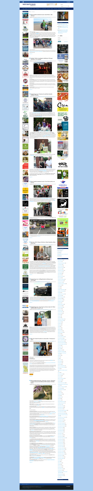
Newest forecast (36, 401)
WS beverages (60, 467)
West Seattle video (60, 455)
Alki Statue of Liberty (61, 270)
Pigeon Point (59, 359)
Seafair (43, 407)
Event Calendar (30, 8)
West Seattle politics (49, 309)
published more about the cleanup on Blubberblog (36, 51)
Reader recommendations (61, 365)
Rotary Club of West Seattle (61, 367)
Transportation (60, 394)
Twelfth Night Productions (40, 457)
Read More (31, 374)
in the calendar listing (34, 455)
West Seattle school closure (61, 449)
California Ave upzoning (61, 279)
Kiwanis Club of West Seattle (61, 342)
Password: (59, 39)
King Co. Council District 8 (61, 339)
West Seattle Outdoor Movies (36, 112)
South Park (59, 381)
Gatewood (59, 317)
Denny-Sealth (60, 295)
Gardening (59, 314)
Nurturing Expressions (39, 116)
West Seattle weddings (61, 458)
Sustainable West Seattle (61, 389)
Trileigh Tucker (40, 400)
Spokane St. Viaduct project (61, 386)
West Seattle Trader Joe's (61, 452)
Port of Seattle (60, 361)
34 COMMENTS (39, 341)
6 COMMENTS (38, 309)
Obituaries (48, 8)
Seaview (59, 372)
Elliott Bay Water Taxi (61, 304)
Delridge (59, 292)
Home (23, 8)
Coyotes (59, 286)
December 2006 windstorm (61, 289)
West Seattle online (60, 436)
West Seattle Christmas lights (62, 413)
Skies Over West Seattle (61, 378)
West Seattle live (60, 433)
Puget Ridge (59, 364)
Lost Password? (66, 41)
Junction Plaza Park (60, 338)
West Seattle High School (36, 458)
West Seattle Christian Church (34, 452)
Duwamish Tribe (60, 301)
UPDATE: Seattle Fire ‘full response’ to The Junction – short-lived (63, 27)
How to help (59, 335)
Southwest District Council (61, 382)
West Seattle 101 (60, 404)
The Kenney (59, 392)
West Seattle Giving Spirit (61, 423)
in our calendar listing (53, 412)
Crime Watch (38, 8)
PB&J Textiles (32, 155)
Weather (59, 8)
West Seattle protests (60, 445)
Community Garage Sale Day (61, 283)
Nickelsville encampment (61, 351)
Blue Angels (59, 277)
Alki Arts (51, 360)
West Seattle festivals (60, 420)
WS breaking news (60, 468)
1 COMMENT (39, 17)
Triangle (59, 395)
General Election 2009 (61, 320)
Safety (59, 368)
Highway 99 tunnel (60, 332)
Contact (34, 8)
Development (60, 298)
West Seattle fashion (60, 418)
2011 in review (60, 261)
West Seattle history (60, 427)
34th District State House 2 (61, 263)
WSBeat (59, 477)
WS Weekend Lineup (60, 475)
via (43, 453)
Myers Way (59, 348)
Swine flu (59, 391)
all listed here (45, 331)
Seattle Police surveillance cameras (62, 370)
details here (42, 414)
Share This (31, 89)
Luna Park (59, 345)
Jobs (40, 8)
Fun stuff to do (60, 313)
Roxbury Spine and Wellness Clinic (46, 198)
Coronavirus (59, 285)
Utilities (59, 398)
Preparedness (60, 362)
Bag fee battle (60, 274)
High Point (59, 329)
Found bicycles (60, 310)
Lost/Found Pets (44, 8)
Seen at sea (59, 375)
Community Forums (63, 8)
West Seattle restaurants (61, 448)
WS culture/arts (60, 470)
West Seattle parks (60, 439)
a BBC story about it (50, 300)
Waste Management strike (61, 401)
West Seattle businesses (45, 341)
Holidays (59, 333)
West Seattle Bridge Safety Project (62, 410)
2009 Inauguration (60, 260)
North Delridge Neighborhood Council (38, 420)
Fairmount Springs (60, 307)
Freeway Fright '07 (60, 311)
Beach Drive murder (60, 276)
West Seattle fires (60, 421)
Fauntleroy (59, 308)
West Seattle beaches (60, 407)
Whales (59, 461)
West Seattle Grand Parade (61, 424)
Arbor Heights (60, 273)
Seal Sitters (37, 33)
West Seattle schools (60, 451)
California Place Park (61, 280)
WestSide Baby (47, 446)
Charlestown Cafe (60, 282)
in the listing (44, 458)
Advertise (26, 8)
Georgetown (59, 323)
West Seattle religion (60, 446)
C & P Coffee (44, 263)
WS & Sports (59, 465)
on (39, 453)
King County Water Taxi (61, 341)
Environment (43, 17)
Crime (59, 288)
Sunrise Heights (60, 388)
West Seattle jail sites (60, 430)
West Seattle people (60, 440)
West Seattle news (47, 17)
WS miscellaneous (48, 384)
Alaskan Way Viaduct (61, 267)
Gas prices (59, 316)
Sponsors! (52, 8)
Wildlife (59, 464)
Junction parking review (61, 336)
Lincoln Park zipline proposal (62, 344)
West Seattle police (60, 442)
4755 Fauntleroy (60, 264)
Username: (59, 37)
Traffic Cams (55, 8)
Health (59, 326)
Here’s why (31, 450)
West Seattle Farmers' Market (62, 417)
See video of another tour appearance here (45, 445)
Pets (58, 358)
